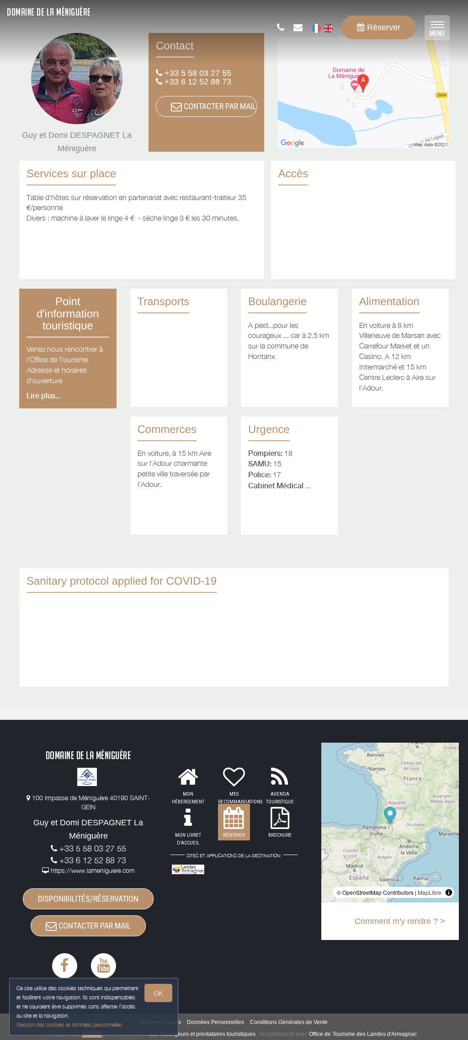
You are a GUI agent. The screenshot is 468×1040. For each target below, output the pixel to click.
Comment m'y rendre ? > (400, 921)
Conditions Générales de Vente (289, 1022)
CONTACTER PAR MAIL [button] (219, 106)
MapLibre (429, 892)
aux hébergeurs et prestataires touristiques (202, 1034)
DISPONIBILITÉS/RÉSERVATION (88, 898)
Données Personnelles (215, 1022)
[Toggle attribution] (448, 892)
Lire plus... (44, 395)
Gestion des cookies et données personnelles (69, 1024)
